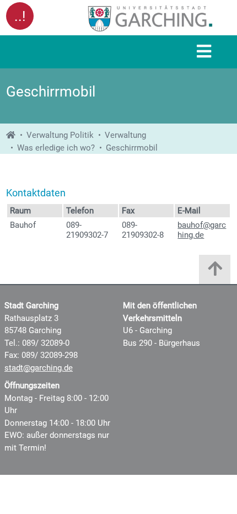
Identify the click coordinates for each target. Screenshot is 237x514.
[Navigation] (204, 52)
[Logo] (150, 18)
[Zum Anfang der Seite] (214, 272)
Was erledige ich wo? (56, 148)
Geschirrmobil (132, 148)
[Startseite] (10, 135)
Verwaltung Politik (60, 135)
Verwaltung (125, 135)
